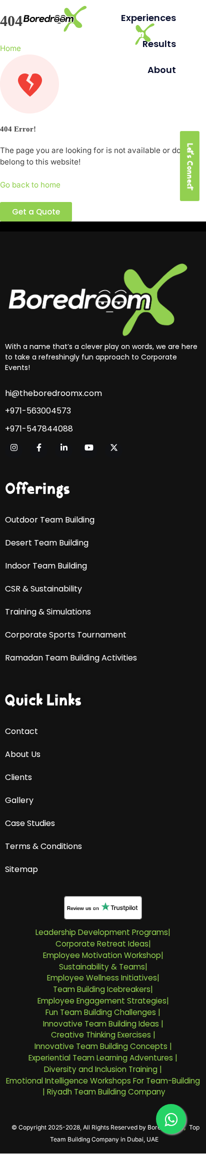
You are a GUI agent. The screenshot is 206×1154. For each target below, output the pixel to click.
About (162, 70)
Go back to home (30, 185)
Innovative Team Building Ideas (101, 1023)
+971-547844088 (39, 429)
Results (159, 44)
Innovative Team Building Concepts (101, 1046)
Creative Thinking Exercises (101, 1035)
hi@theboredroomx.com (53, 393)
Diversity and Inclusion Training (101, 1069)
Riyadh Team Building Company (106, 1091)
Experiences (148, 18)
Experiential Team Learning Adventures (100, 1057)
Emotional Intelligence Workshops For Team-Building (103, 1081)
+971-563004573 (38, 411)
